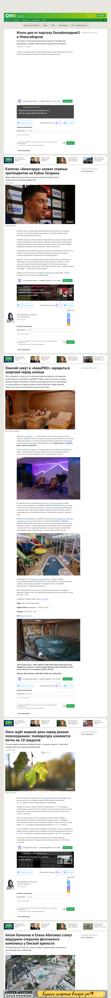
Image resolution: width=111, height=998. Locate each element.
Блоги (44, 20)
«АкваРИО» (28, 436)
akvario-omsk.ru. (26, 616)
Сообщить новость (26, 123)
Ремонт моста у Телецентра (31, 25)
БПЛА (53, 25)
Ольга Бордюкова (87, 171)
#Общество (20, 46)
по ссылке (44, 599)
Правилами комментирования (38, 145)
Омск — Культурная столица (79, 25)
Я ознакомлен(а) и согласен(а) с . (31, 145)
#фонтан (8, 953)
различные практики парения (51, 503)
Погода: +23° (91, 15)
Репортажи (25, 20)
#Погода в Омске (10, 750)
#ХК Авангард (9, 183)
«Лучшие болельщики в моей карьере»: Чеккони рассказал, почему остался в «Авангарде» (34, 292)
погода (46, 798)
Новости (8, 20)
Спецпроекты (35, 20)
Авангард (48, 273)
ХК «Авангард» (63, 25)
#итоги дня (28, 46)
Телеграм (70, 123)
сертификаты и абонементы (40, 579)
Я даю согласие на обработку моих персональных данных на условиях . (37, 142)
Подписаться (67, 101)
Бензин (45, 25)
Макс (60, 123)
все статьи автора (21, 319)
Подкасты (16, 20)
